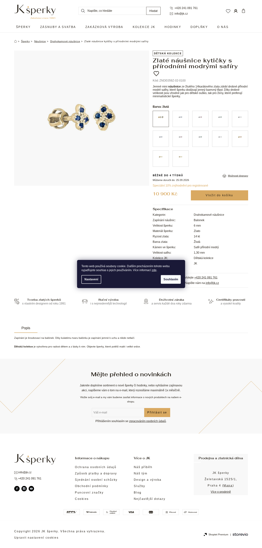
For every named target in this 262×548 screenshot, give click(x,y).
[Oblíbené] (227, 10)
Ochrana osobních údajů (95, 467)
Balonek (199, 220)
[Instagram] (24, 488)
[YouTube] (31, 488)
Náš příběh (143, 467)
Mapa (227, 485)
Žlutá (197, 241)
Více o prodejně (221, 491)
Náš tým (140, 473)
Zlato (197, 231)
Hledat (153, 11)
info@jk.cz (181, 13)
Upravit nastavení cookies (36, 537)
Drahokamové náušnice (209, 214)
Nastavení (91, 279)
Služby (139, 486)
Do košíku (219, 195)
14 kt (197, 236)
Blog (138, 492)
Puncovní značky (89, 492)
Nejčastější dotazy (149, 498)
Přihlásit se (157, 412)
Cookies (82, 498)
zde (154, 270)
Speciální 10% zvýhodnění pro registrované (180, 185)
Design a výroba (148, 479)
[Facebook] (17, 488)
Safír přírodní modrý (206, 247)
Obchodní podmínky (91, 486)
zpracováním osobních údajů (147, 421)
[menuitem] (23, 27)
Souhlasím (171, 279)
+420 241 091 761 (186, 8)
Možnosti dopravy (238, 175)
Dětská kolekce (168, 53)
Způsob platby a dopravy (96, 473)
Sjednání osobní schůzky (96, 479)
